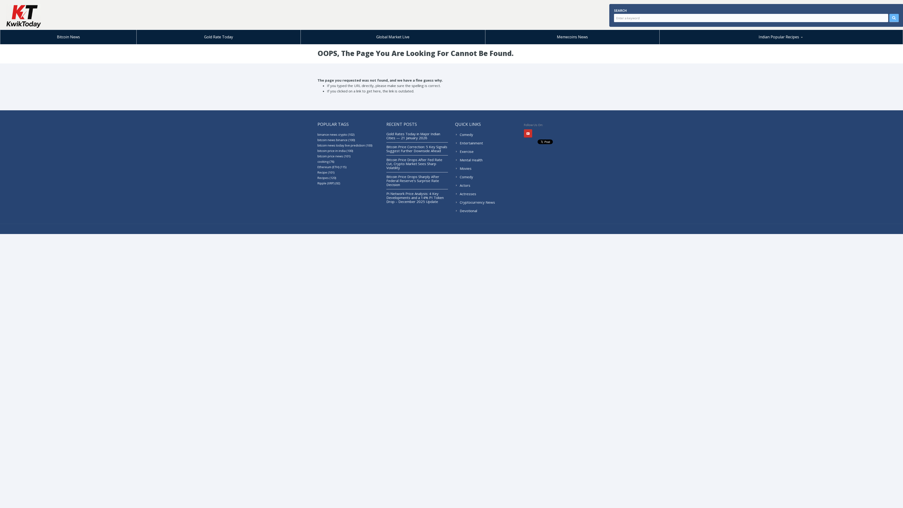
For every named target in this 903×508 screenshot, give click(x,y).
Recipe (325, 172)
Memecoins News (572, 37)
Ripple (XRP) (328, 183)
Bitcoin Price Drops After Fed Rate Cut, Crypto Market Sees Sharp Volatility (414, 163)
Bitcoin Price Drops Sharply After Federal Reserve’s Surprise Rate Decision (412, 180)
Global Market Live (392, 37)
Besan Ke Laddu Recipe (694, 43)
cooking (325, 161)
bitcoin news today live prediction (344, 145)
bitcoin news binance (336, 140)
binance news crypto (335, 134)
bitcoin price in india (335, 151)
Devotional (468, 210)
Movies (465, 168)
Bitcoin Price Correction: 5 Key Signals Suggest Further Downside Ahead (416, 148)
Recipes (326, 178)
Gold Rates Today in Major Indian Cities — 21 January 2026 (413, 135)
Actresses (468, 193)
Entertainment (471, 143)
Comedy (466, 134)
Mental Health (471, 160)
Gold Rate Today (218, 37)
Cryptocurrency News (477, 202)
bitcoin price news (333, 156)
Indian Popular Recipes (779, 37)
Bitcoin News (68, 37)
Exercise (467, 151)
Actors (465, 185)
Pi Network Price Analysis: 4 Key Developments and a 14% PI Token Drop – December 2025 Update (415, 197)
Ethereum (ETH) (331, 167)
